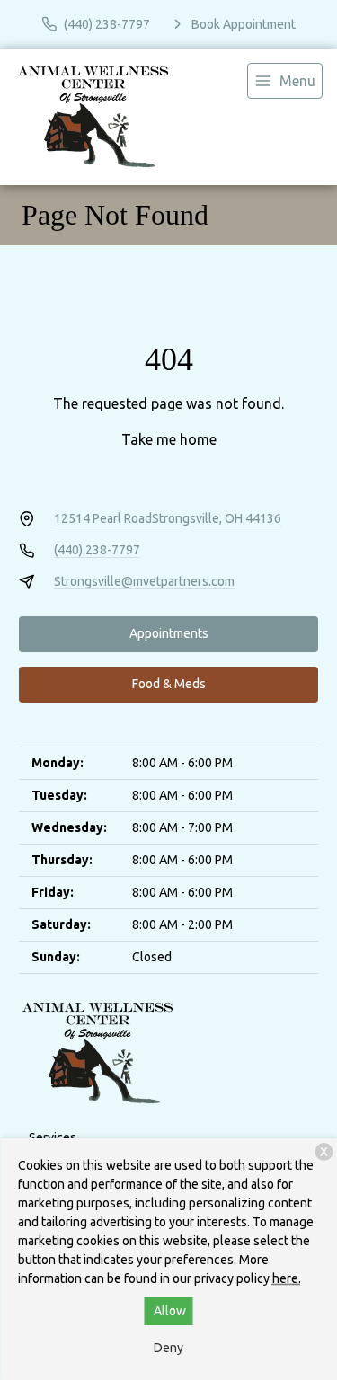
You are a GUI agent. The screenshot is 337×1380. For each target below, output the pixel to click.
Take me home (169, 439)
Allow (170, 1311)
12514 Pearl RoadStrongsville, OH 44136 (167, 518)
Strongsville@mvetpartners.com (144, 581)
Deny (168, 1347)
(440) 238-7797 (97, 550)
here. (286, 1278)
